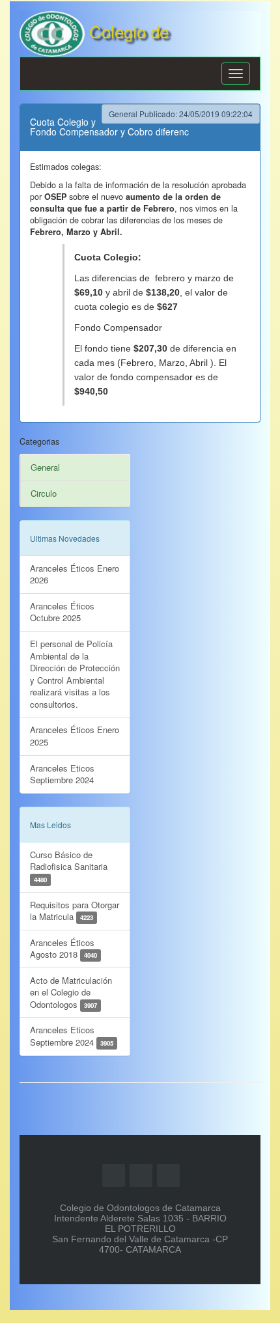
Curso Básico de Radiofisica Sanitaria (68, 866)
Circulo (44, 493)
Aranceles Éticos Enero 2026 (74, 574)
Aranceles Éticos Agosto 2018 (63, 948)
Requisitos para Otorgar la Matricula (74, 910)
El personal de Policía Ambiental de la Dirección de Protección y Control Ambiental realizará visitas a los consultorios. (75, 673)
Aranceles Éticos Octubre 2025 (62, 612)
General (45, 467)
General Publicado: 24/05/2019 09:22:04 (181, 113)
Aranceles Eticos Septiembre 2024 (62, 774)
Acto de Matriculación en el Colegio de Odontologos (71, 992)
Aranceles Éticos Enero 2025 (74, 735)
